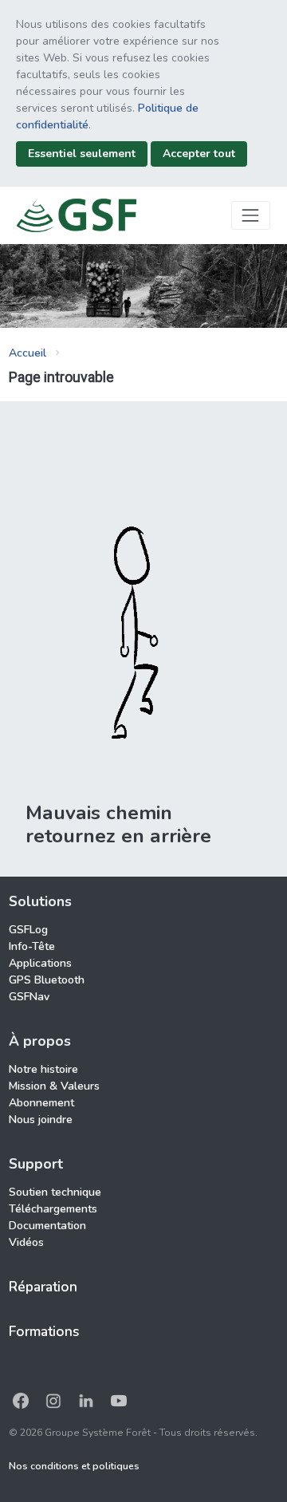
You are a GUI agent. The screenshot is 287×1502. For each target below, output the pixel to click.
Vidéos (26, 1242)
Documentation (47, 1225)
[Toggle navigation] (250, 215)
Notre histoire (43, 1069)
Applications (40, 963)
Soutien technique (55, 1192)
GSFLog (28, 929)
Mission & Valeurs (54, 1086)
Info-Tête (32, 946)
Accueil (27, 353)
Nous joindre (41, 1119)
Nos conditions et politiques (74, 1466)
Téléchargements (53, 1208)
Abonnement (41, 1102)
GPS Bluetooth (47, 980)
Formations (44, 1331)
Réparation (43, 1286)
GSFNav (29, 996)
